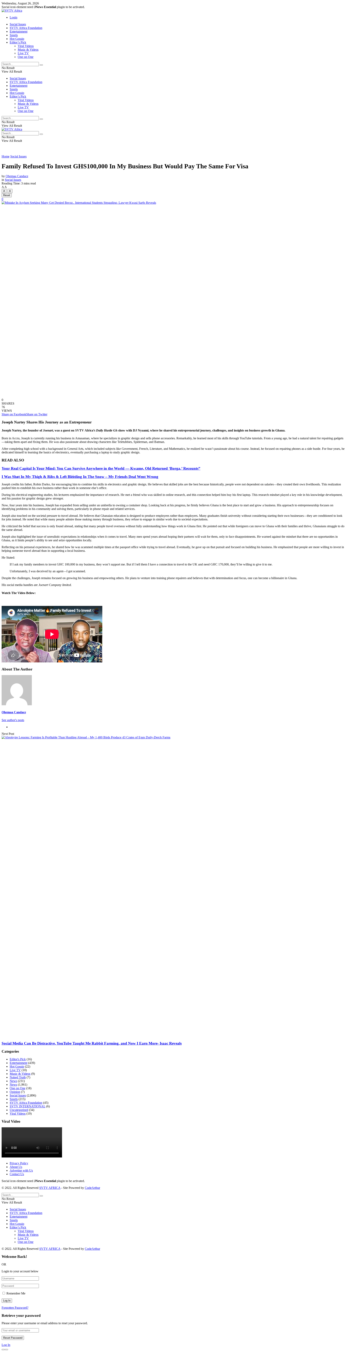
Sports (14, 35)
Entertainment (18, 31)
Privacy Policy (19, 1163)
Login (13, 17)
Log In (6, 1345)
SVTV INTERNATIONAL (27, 1106)
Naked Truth (18, 1077)
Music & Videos (28, 49)
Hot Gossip (17, 38)
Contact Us (17, 1174)
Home (5, 156)
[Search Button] (41, 65)
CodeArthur (92, 1187)
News (13, 1081)
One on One (25, 57)
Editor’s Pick (18, 42)
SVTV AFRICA (49, 1187)
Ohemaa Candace (17, 176)
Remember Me (15, 1293)
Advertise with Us (21, 1170)
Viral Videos (26, 46)
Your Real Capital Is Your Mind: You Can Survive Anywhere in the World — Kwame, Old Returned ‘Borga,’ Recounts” (101, 468)
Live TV (23, 53)
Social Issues (18, 24)
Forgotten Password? (15, 1307)
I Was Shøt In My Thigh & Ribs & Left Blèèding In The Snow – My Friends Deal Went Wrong (80, 477)
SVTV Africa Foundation (26, 28)
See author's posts (13, 720)
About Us (16, 1167)
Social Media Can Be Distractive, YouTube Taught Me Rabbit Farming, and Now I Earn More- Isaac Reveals (92, 1043)
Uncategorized (19, 1110)
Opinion (15, 1092)
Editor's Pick (18, 1059)
